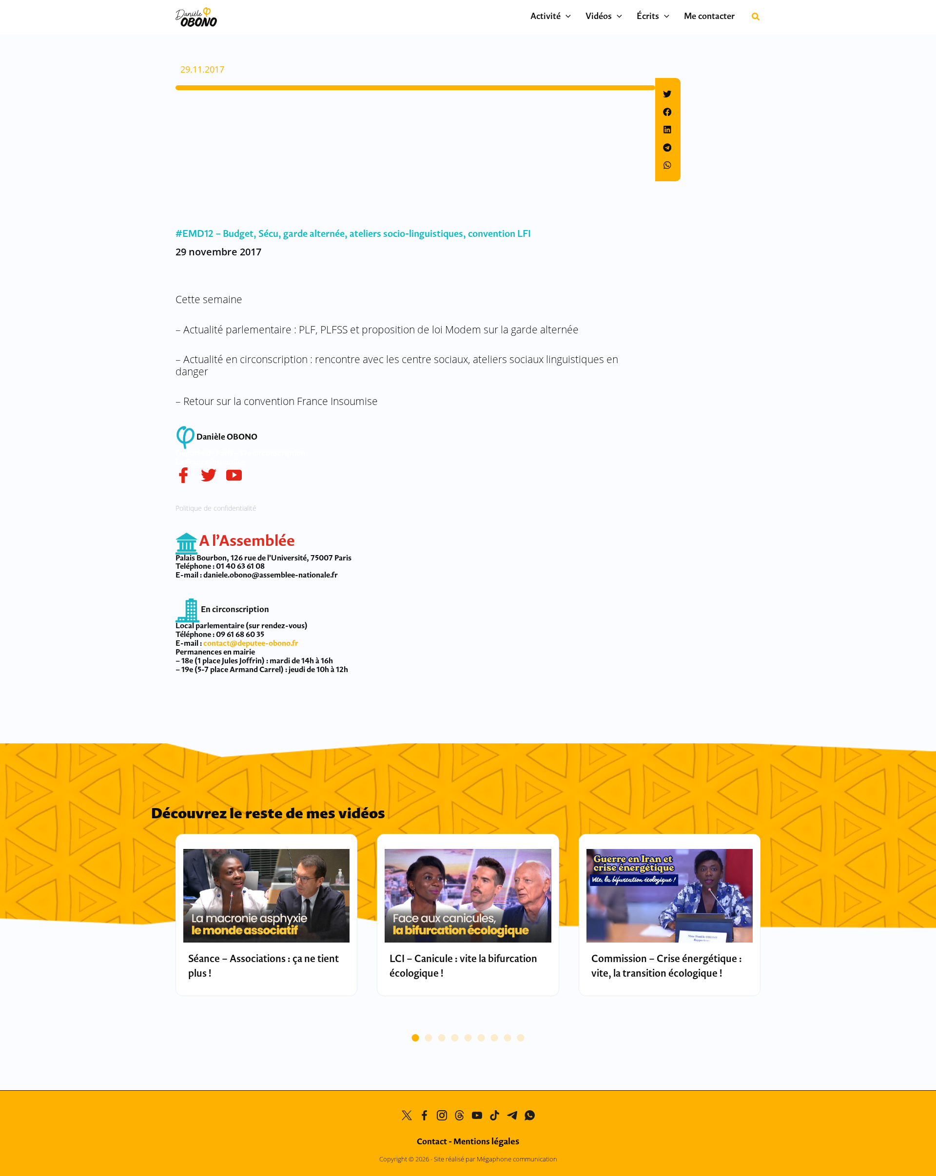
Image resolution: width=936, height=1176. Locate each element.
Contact (432, 1142)
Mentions (486, 1142)
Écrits (648, 17)
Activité (545, 17)
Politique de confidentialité (216, 508)
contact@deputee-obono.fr (250, 644)
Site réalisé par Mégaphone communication (495, 1159)
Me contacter (709, 17)
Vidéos (598, 17)
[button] (566, 17)
